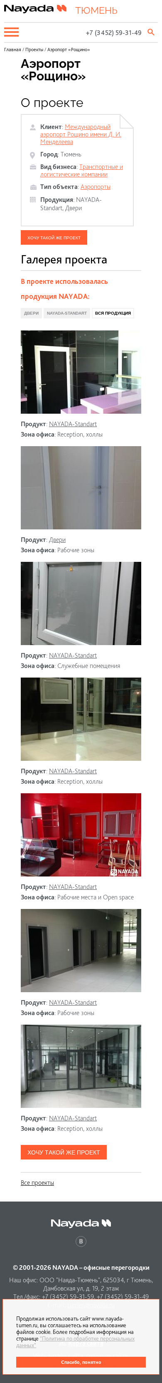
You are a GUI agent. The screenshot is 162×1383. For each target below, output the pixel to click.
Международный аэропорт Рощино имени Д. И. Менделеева (80, 134)
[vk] (81, 1241)
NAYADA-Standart (67, 313)
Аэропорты (95, 187)
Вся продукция (113, 313)
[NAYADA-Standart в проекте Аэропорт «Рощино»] (81, 372)
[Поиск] (151, 32)
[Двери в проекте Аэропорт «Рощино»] (81, 487)
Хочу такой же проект (54, 238)
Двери (73, 208)
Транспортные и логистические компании (81, 170)
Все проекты (37, 1183)
